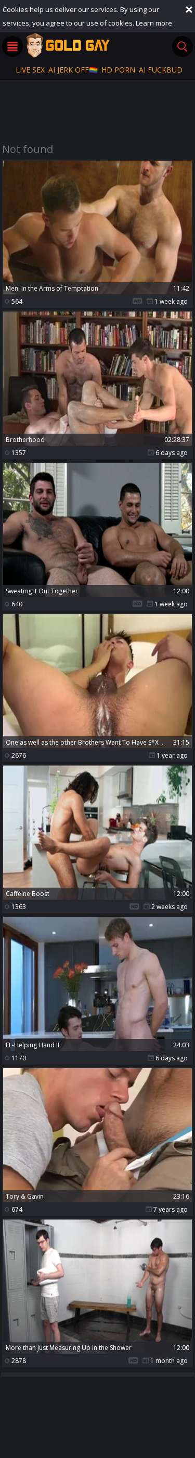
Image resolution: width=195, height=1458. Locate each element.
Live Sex (30, 70)
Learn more (154, 23)
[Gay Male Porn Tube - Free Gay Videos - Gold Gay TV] (67, 44)
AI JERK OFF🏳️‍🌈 (73, 70)
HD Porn (118, 70)
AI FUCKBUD (161, 70)
